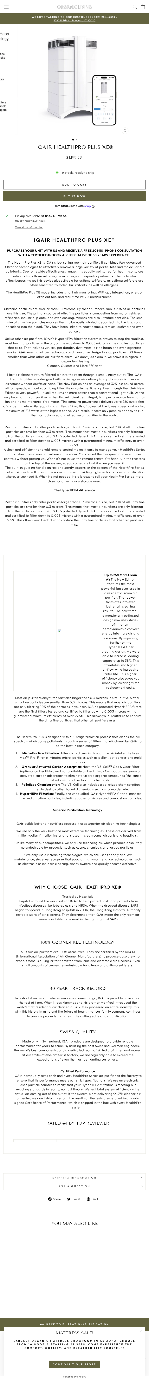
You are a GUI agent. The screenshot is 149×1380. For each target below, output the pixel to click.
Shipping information (74, 1177)
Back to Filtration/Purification (77, 1324)
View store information (29, 227)
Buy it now (74, 196)
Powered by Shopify (74, 1376)
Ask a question (74, 1186)
